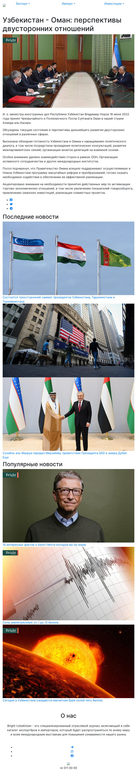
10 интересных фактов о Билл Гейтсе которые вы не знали (44, 544)
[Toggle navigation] (129, 5)
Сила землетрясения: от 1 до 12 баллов (30, 622)
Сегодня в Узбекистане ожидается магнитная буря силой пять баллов (53, 700)
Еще (6, 457)
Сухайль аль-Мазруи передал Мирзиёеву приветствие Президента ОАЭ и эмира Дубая (65, 453)
